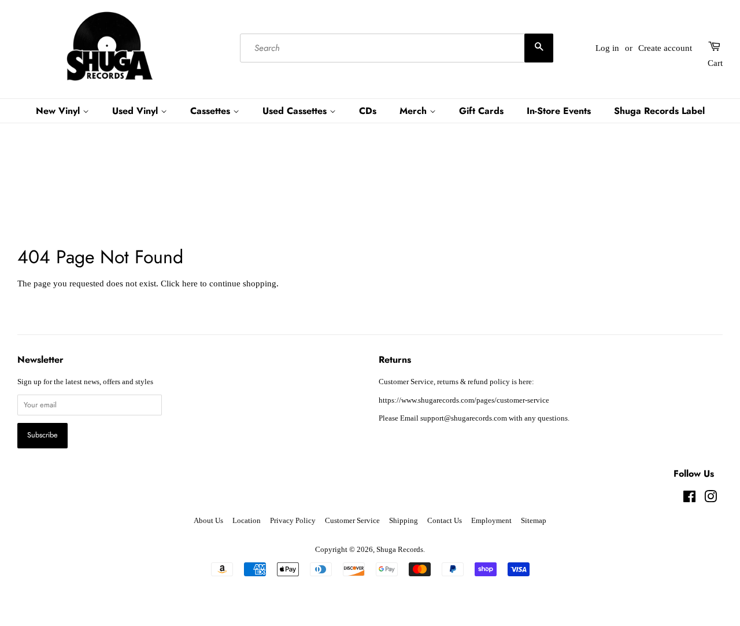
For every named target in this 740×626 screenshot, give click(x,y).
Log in (607, 48)
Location (246, 521)
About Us (208, 521)
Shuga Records (399, 550)
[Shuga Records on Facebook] (689, 499)
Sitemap (533, 521)
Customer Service (352, 521)
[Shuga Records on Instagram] (710, 499)
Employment (491, 521)
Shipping (403, 521)
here (190, 283)
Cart (715, 63)
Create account (665, 48)
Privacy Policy (293, 521)
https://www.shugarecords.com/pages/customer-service (464, 400)
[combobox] (396, 48)
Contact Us (444, 521)
